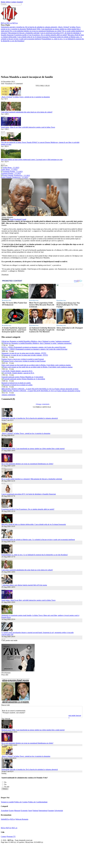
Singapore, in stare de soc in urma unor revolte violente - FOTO (24, 353)
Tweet (11, 219)
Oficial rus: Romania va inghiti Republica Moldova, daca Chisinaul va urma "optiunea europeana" (36, 341)
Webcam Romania (21, 819)
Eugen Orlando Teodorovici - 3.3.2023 (14, 177)
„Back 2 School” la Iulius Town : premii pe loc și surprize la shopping (25, 97)
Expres (11, 810)
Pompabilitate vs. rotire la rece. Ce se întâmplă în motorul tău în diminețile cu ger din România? (34, 555)
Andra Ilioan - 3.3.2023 (9, 169)
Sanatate (51, 810)
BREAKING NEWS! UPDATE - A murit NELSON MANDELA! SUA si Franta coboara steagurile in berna (40, 389)
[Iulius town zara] (18, 671)
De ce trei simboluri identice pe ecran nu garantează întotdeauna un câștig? (36, 31)
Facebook (17, 219)
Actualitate (4, 810)
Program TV (11, 836)
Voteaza (5, 789)
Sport (30, 810)
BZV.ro (15, 23)
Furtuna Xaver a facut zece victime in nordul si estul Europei (23, 359)
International (43, 810)
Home (3, 2)
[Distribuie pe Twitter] (4, 101)
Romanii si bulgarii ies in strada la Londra (16, 383)
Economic (24, 810)
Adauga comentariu (8, 395)
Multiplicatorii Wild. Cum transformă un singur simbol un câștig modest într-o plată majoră (33, 448)
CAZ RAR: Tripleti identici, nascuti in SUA (17, 371)
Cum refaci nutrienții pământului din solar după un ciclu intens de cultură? (26, 112)
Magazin (17, 810)
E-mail (23, 219)
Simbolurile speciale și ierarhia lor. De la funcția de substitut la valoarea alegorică (29, 27)
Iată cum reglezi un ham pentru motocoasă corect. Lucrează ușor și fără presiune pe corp (31, 159)
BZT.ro (3, 23)
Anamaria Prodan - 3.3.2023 (11, 173)
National (35, 810)
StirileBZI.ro (5, 819)
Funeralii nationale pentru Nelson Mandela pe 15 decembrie (22, 377)
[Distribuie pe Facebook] (2, 101)
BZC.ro (9, 23)
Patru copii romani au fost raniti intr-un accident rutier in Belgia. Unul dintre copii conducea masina (36, 365)
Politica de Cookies (21, 802)
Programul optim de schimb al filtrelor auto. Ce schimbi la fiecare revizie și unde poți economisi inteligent (38, 539)
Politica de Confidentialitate (37, 802)
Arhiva (8, 2)
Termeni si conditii (7, 802)
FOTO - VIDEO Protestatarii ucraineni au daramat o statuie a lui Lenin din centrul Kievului (34, 347)
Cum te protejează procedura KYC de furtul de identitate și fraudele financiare (28, 494)
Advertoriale (58, 810)
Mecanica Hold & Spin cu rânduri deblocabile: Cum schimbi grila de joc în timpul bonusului (42, 36)
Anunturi (20, 2)
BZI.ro (12, 819)
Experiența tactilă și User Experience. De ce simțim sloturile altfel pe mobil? (40, 35)
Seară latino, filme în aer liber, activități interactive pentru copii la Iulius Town (28, 127)
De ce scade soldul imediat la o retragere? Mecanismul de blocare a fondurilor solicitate (31, 479)
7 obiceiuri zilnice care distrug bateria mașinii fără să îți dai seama (24, 585)
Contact (13, 2)
